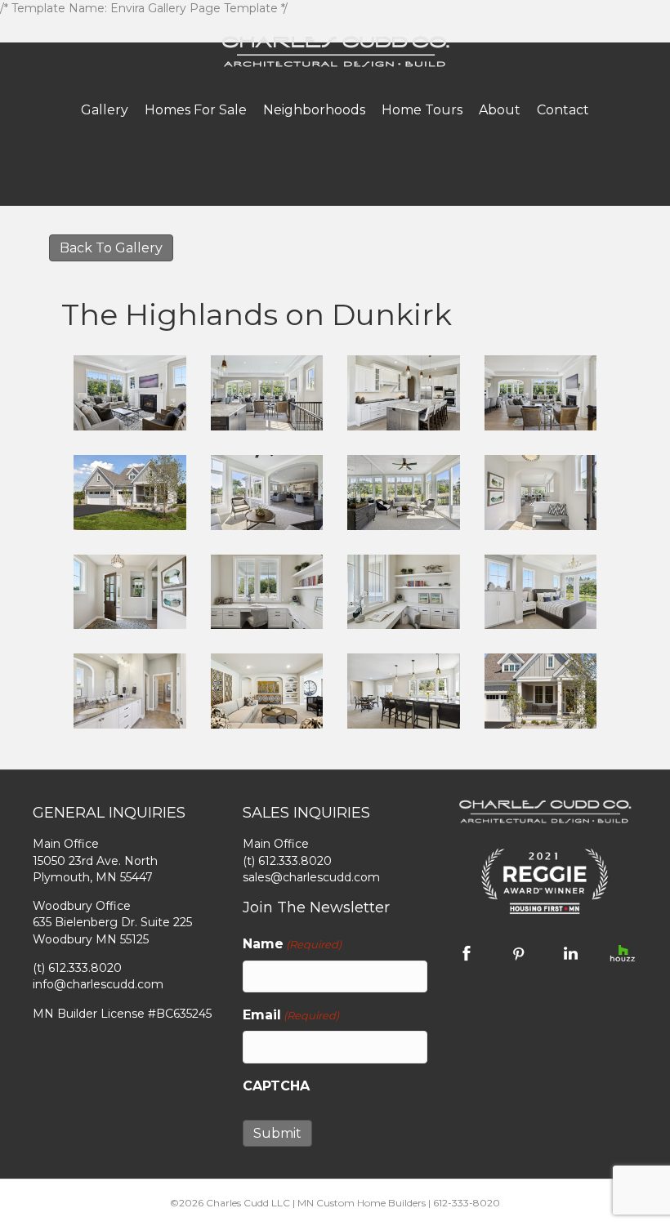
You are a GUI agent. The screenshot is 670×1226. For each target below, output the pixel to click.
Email (291, 1015)
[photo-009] (541, 492)
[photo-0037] (130, 691)
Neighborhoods (314, 110)
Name (292, 944)
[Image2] (130, 492)
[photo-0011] (403, 592)
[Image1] (130, 392)
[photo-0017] (403, 392)
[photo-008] (130, 592)
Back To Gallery (111, 248)
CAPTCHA (276, 1086)
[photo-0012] (267, 392)
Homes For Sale (196, 110)
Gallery (104, 110)
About (499, 110)
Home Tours (422, 110)
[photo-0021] (541, 392)
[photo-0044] (403, 691)
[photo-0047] (267, 691)
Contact (563, 110)
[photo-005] (541, 691)
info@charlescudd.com (98, 984)
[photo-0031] (267, 492)
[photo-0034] (541, 592)
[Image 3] (403, 492)
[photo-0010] (267, 592)
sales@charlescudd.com (311, 877)
